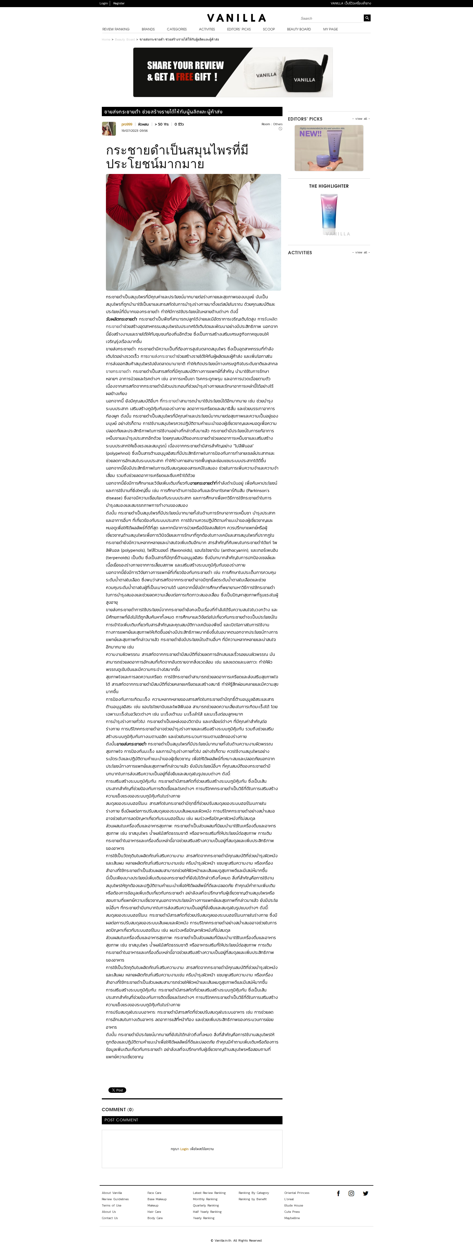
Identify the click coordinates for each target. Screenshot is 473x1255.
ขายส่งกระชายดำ (162, 356)
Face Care (154, 1192)
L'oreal (289, 1199)
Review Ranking (115, 29)
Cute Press (292, 1211)
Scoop (269, 29)
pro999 (127, 124)
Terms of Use (111, 1205)
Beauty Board (299, 29)
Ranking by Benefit (253, 1199)
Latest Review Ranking (209, 1192)
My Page (330, 29)
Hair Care (154, 1211)
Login (104, 3)
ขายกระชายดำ (118, 371)
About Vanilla (112, 1192)
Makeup (153, 1205)
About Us (109, 1211)
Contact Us (110, 1218)
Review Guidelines (115, 1199)
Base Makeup (157, 1199)
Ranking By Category (254, 1192)
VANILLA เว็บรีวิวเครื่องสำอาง (351, 3)
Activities (207, 29)
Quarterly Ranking (206, 1205)
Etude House (293, 1205)
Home (106, 39)
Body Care (155, 1218)
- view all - (361, 118)
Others (277, 124)
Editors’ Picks (239, 29)
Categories (177, 29)
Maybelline (292, 1218)
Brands (148, 29)
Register (119, 3)
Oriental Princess (296, 1192)
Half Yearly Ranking (207, 1211)
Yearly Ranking (204, 1218)
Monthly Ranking (205, 1199)
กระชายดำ (171, 401)
